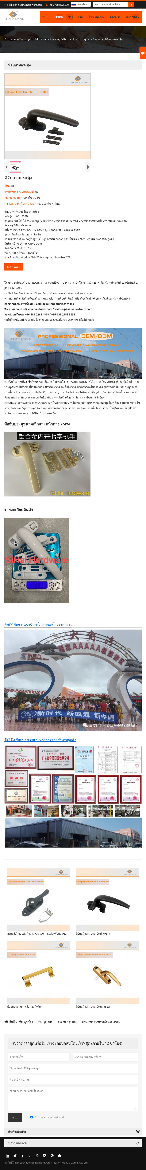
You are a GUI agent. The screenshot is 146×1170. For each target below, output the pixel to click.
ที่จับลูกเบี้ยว (26, 1022)
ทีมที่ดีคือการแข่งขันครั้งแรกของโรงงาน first (37, 624)
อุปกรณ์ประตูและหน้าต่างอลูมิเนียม (47, 39)
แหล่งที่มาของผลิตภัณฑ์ (19, 192)
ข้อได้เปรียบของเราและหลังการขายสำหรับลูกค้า (40, 740)
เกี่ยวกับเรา (132, 17)
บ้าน (45, 17)
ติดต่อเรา (115, 17)
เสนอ (15, 1117)
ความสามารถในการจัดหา (20, 203)
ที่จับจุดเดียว (45, 1022)
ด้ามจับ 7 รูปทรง (67, 1022)
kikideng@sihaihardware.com (26, 4)
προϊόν (58, 17)
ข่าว (70, 17)
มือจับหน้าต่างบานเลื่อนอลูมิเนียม (101, 1022)
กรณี (80, 17)
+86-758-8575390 (59, 4)
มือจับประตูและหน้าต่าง (86, 39)
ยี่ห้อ (7, 186)
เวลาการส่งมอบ (14, 198)
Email (13, 267)
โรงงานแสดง (96, 17)
